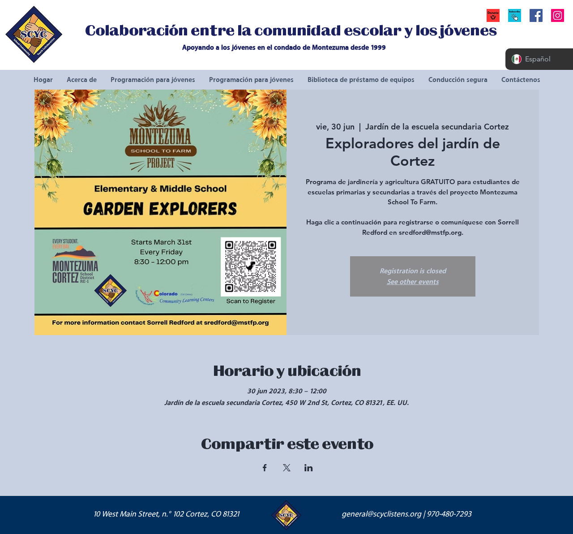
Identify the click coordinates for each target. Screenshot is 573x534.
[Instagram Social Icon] (557, 15)
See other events (413, 282)
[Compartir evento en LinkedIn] (308, 467)
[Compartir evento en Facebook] (265, 467)
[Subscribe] (514, 15)
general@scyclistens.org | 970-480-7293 (406, 514)
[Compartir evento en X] (286, 467)
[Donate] (493, 15)
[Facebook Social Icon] (536, 15)
